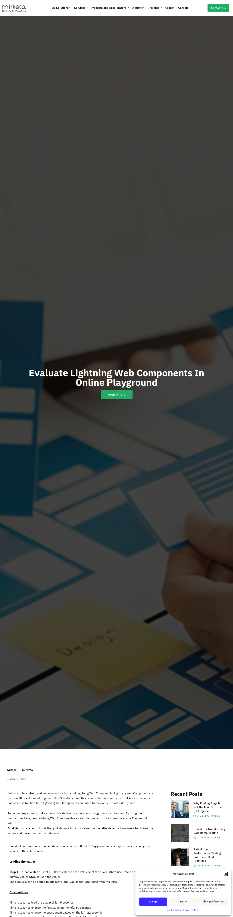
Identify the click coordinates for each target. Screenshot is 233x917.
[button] (226, 874)
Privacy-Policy (190, 910)
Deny (183, 901)
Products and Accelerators (108, 7)
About (169, 7)
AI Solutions (60, 7)
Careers (183, 7)
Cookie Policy (174, 910)
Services (79, 7)
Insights (153, 7)
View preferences (213, 901)
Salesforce (14, 793)
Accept (153, 901)
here (27, 818)
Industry (137, 7)
